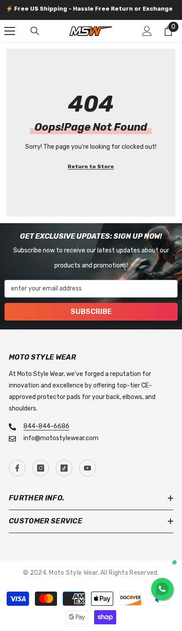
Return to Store (91, 166)
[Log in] (147, 31)
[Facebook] (17, 468)
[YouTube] (87, 468)
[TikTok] (64, 468)
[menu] (9, 31)
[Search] (35, 31)
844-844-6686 (46, 426)
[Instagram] (40, 468)
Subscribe (91, 311)
